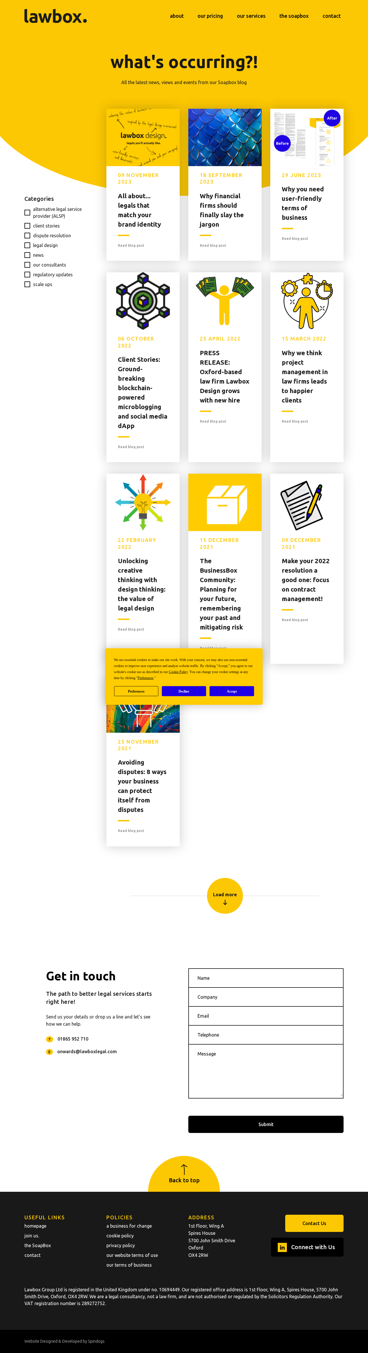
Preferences (136, 691)
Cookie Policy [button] (178, 672)
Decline (184, 691)
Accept (232, 691)
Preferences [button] (146, 678)
